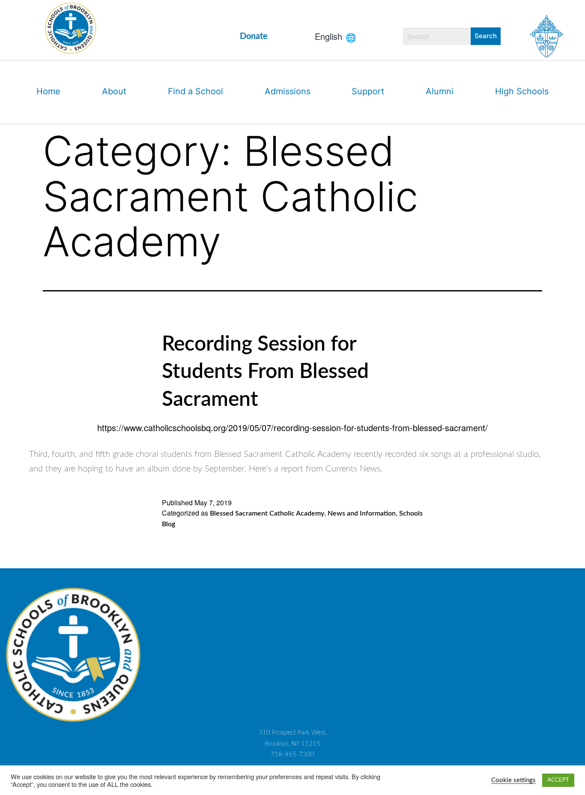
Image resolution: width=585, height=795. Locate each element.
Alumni (440, 91)
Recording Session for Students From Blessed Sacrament (265, 372)
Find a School (195, 91)
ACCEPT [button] (558, 780)
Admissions (287, 91)
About (114, 91)
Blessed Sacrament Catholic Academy (267, 513)
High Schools (522, 91)
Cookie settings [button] (513, 780)
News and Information (362, 513)
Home (48, 91)
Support (368, 91)
